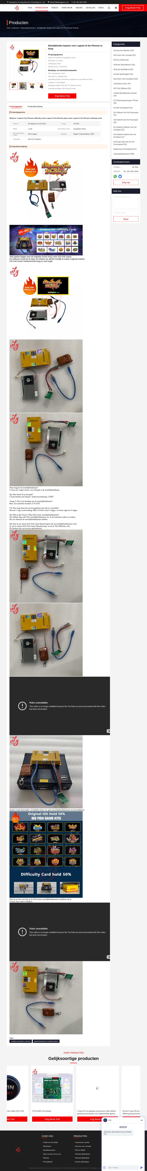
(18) (125, 94)
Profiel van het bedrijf (50, 1142)
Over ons (66, 8)
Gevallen (90, 8)
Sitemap (46, 1158)
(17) (124, 136)
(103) (125, 79)
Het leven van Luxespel (83, 1146)
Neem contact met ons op (52, 1154)
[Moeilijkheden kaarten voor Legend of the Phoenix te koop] (27, 62)
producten (15, 28)
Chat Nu (126, 182)
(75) (125, 114)
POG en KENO (80, 1150)
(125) (123, 50)
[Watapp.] (115, 176)
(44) (121, 60)
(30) (125, 102)
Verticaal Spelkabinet (82, 1158)
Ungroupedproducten (27, 28)
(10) (123, 108)
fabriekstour (47, 1146)
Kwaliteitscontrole (49, 1150)
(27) (124, 149)
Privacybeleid (47, 1162)
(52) (123, 74)
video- (101, 8)
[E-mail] (120, 176)
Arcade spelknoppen (82, 1162)
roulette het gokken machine (20, 1041)
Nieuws (79, 8)
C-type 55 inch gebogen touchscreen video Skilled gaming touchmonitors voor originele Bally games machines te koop (27, 1112)
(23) (124, 55)
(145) (124, 65)
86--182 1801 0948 (80, 2)
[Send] (141, 1167)
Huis (30, 8)
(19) (122, 88)
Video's (54, 8)
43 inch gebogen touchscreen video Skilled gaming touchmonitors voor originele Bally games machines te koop (118, 1112)
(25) (125, 121)
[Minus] (141, 1120)
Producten (40, 8)
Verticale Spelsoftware (82, 1154)
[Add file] (104, 1167)
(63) (123, 69)
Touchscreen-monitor (82, 1142)
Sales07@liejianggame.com (59, 2)
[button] (44, 86)
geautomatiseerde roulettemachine (46, 1041)
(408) (123, 154)
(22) (124, 128)
